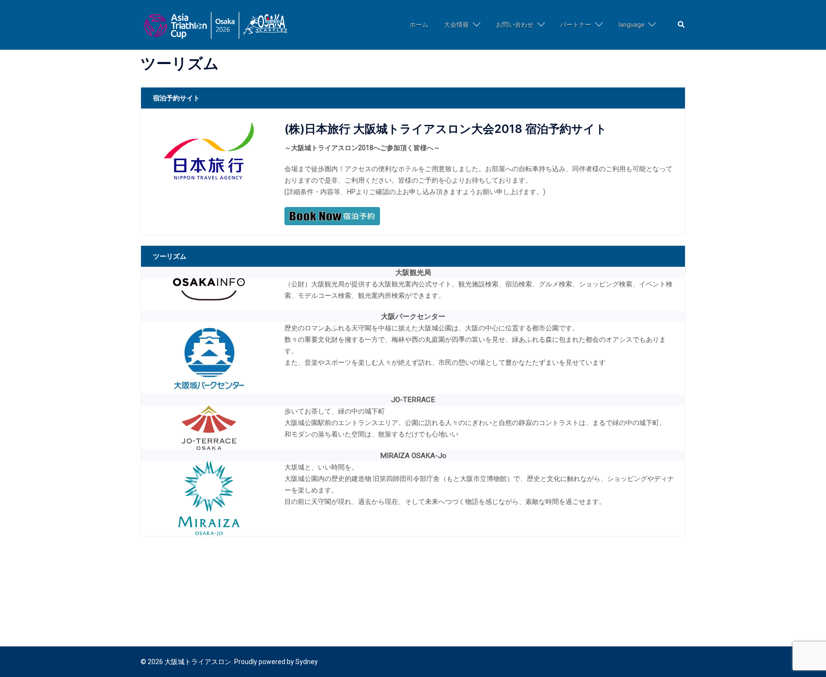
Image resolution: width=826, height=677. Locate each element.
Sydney (306, 662)
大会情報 (456, 24)
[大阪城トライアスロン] (216, 24)
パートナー (575, 24)
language (631, 24)
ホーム (419, 24)
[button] (681, 25)
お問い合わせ (514, 24)
